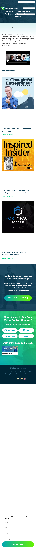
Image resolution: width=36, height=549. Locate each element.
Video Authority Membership (17, 420)
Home (5, 372)
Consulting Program (13, 415)
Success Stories (11, 402)
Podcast (8, 431)
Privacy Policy (9, 374)
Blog (6, 496)
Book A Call (9, 391)
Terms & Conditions (26, 372)
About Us (8, 396)
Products (8, 426)
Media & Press (13, 372)
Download (18, 544)
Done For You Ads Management (12, 408)
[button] (12, 28)
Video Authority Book (13, 437)
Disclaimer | (20, 374)
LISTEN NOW (6, 134)
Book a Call (9, 461)
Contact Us (28, 374)
